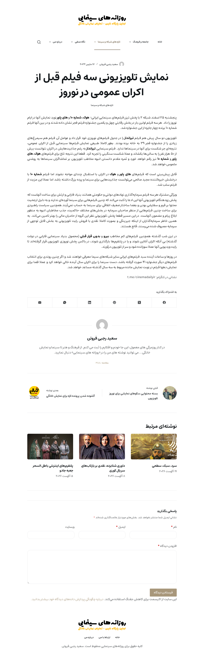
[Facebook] (164, 303)
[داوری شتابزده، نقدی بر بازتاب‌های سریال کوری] (102, 446)
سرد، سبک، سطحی (164, 466)
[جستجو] (39, 42)
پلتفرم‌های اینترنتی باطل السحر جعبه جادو (53, 468)
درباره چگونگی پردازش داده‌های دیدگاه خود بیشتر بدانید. (67, 599)
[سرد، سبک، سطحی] (154, 446)
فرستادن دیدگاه (163, 592)
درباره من (57, 42)
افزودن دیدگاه (167, 546)
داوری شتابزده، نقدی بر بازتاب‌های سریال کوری (103, 468)
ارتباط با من (104, 637)
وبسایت (70, 527)
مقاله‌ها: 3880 (102, 363)
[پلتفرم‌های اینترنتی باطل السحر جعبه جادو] (50, 446)
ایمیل (121, 527)
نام (174, 527)
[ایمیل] (39, 303)
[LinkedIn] (89, 303)
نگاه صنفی (80, 42)
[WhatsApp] (64, 303)
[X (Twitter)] (139, 303)
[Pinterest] (114, 303)
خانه (160, 42)
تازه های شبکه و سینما (109, 42)
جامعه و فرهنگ (141, 42)
